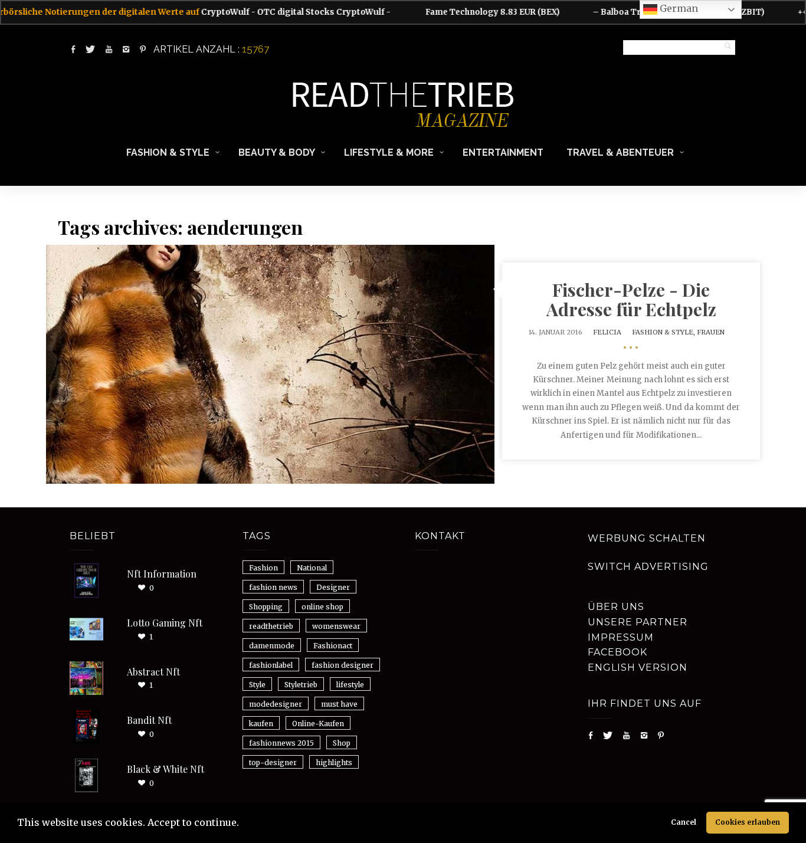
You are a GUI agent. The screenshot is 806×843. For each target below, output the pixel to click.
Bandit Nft (149, 720)
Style (257, 684)
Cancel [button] (683, 822)
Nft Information (161, 574)
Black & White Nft (165, 769)
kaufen (261, 723)
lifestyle (350, 684)
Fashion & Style (167, 152)
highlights (334, 762)
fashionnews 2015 (281, 743)
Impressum (621, 637)
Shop (341, 743)
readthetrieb (271, 626)
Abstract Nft (153, 671)
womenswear (336, 626)
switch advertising (648, 566)
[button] (243, 824)
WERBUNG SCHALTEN (647, 538)
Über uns (616, 606)
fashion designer (342, 665)
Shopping (266, 606)
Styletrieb (300, 684)
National (312, 567)
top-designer (273, 762)
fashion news (273, 587)
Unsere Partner (637, 622)
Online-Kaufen (318, 723)
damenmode (271, 645)
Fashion (263, 567)
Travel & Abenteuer (620, 152)
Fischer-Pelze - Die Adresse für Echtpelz (631, 299)
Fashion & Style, (664, 332)
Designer (333, 587)
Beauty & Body (276, 152)
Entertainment (503, 152)
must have (339, 704)
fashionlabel (271, 665)
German (677, 8)
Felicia (607, 332)
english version (637, 667)
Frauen (711, 332)
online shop (322, 606)
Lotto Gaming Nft (164, 622)
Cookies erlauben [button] (747, 822)
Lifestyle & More (389, 152)
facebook (617, 652)
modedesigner (275, 704)
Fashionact (332, 645)
